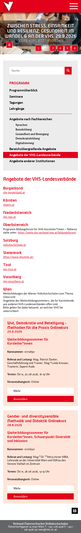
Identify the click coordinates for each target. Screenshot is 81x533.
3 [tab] (53, 48)
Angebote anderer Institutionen (32, 161)
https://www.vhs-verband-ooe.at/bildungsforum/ (47, 232)
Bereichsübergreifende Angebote (32, 149)
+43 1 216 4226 (56, 526)
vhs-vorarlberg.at (13, 281)
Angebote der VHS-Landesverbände (34, 155)
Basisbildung (24, 129)
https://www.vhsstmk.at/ (18, 257)
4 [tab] (60, 48)
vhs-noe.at (9, 217)
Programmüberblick (23, 90)
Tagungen (16, 102)
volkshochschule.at (14, 245)
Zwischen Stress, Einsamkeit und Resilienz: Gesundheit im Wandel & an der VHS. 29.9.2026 (40, 31)
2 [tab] (46, 48)
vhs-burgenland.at (14, 192)
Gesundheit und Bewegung (32, 134)
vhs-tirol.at (9, 269)
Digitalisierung (25, 143)
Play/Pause (9, 45)
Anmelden (20, 399)
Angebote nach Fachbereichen (30, 119)
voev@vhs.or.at (47, 529)
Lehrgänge (16, 108)
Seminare (16, 96)
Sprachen (21, 125)
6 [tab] (75, 48)
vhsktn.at (8, 205)
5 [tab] (67, 48)
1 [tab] (38, 48)
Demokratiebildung (28, 138)
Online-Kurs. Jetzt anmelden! (40, 41)
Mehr (17, 391)
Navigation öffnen (74, 6)
